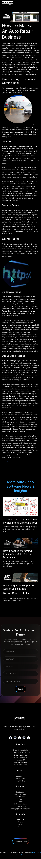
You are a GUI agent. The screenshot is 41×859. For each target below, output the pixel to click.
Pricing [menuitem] (20, 822)
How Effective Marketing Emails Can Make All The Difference (17, 554)
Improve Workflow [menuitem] (20, 765)
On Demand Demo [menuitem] (20, 804)
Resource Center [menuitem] (20, 794)
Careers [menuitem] (20, 827)
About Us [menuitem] (20, 820)
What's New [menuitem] (20, 797)
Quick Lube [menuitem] (20, 779)
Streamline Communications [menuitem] (20, 752)
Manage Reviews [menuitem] (20, 762)
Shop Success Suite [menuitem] (20, 750)
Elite (27, 593)
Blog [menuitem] (20, 799)
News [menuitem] (20, 824)
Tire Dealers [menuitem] (20, 781)
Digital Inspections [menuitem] (20, 755)
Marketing (8, 462)
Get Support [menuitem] (20, 792)
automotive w (16, 441)
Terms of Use (20, 855)
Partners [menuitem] (20, 801)
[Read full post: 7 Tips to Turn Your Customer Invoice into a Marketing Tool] (20, 516)
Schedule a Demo (20, 841)
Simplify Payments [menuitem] (20, 757)
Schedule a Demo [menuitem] (20, 806)
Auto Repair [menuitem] (20, 776)
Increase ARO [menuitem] (20, 760)
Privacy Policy (36, 852)
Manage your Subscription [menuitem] (20, 809)
